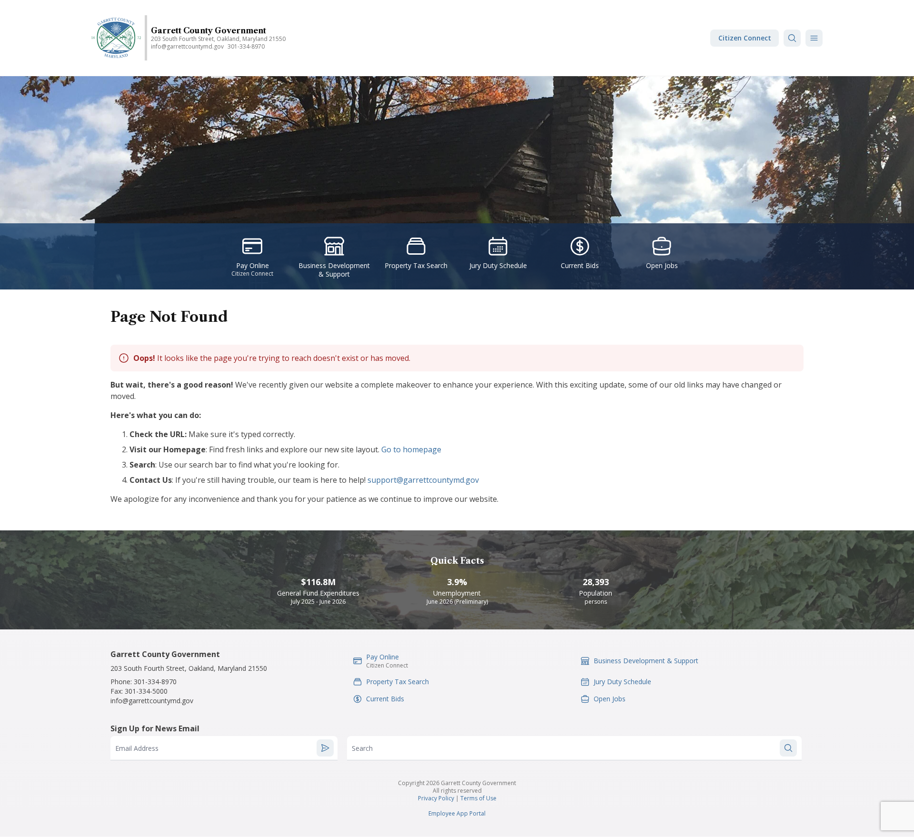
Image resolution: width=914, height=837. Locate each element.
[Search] (792, 38)
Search (362, 748)
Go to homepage (411, 449)
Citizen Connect (744, 37)
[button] (814, 38)
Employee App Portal (457, 813)
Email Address (137, 748)
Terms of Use (478, 798)
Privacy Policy (436, 798)
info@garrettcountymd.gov (187, 46)
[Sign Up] (325, 748)
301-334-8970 (246, 46)
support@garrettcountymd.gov (423, 480)
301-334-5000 (146, 691)
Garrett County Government (208, 30)
